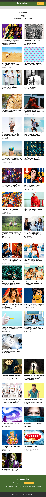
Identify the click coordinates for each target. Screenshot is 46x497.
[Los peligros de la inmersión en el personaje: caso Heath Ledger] (12, 460)
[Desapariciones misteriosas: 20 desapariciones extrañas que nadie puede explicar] (12, 341)
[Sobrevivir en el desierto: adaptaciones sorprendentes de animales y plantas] (12, 54)
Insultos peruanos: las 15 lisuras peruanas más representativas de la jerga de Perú (33, 283)
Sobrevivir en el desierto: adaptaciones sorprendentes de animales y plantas (10, 65)
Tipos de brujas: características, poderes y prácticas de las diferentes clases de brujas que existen (11, 42)
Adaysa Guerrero (26, 307)
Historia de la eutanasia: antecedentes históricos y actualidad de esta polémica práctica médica (12, 329)
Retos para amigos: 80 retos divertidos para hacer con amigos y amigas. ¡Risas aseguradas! (11, 283)
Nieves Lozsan (26, 137)
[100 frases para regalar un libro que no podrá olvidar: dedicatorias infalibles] (34, 295)
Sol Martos (4, 44)
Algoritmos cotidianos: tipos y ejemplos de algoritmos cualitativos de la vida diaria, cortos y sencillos (33, 209)
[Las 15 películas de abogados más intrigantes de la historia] (34, 77)
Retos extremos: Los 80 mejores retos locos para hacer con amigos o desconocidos (12, 306)
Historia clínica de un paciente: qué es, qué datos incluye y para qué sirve (12, 86)
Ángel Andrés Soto (27, 88)
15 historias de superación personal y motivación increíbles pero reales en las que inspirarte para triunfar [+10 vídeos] (33, 401)
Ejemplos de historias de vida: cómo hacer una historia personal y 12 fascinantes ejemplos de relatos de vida (11, 234)
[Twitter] (13, 483)
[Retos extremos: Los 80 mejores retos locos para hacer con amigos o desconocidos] (12, 295)
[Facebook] (17, 483)
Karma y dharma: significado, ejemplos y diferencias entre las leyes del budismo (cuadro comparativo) (34, 158)
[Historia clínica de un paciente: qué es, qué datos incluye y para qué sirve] (12, 77)
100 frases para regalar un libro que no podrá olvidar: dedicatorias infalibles (34, 305)
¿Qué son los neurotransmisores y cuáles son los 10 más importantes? (33, 64)
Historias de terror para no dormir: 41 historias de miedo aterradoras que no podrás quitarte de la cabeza (12, 377)
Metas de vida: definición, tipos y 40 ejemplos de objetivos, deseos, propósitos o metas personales (33, 134)
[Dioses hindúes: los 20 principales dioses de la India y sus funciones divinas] (12, 437)
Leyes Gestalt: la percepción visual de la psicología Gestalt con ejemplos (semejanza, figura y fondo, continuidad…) (33, 186)
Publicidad (35, 0)
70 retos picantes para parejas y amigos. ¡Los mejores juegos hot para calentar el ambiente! (33, 260)
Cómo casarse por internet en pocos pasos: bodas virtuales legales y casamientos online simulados (11, 401)
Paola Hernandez (26, 263)
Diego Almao (4, 354)
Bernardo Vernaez (5, 213)
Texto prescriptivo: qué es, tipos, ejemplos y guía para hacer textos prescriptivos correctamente (32, 448)
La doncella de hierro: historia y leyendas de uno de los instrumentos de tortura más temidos (33, 42)
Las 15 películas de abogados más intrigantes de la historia (33, 86)
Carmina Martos (4, 162)
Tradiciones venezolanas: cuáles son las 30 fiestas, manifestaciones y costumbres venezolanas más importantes (11, 210)
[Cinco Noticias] (23, 479)
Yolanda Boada (4, 379)
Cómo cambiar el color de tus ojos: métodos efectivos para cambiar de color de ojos (33, 425)
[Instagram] (20, 483)
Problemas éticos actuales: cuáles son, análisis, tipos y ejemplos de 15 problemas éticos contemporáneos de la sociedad (12, 159)
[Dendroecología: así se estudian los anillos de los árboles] (12, 101)
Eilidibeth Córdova (5, 188)
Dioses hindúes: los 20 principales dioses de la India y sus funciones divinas (11, 448)
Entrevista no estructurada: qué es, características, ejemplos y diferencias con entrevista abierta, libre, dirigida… (33, 234)
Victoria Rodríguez (5, 331)
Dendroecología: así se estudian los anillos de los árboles (11, 111)
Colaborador (26, 44)
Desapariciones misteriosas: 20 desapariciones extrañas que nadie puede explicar (11, 351)
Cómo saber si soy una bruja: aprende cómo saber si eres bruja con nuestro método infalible (33, 329)
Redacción (4, 471)
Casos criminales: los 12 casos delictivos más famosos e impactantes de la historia (34, 112)
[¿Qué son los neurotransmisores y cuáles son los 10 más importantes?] (34, 54)
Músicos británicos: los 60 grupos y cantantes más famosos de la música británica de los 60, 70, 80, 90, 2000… (11, 185)
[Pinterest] (22, 483)
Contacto (30, 0)
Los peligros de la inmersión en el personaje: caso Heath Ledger (10, 469)
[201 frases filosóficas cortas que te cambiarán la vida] (12, 414)
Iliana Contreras (26, 212)
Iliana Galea (4, 237)
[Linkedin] (15, 483)
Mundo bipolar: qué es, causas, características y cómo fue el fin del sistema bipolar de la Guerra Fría (11, 260)
